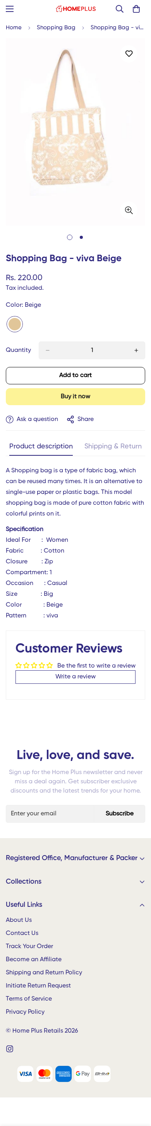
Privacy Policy (25, 1012)
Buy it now (75, 397)
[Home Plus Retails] (75, 9)
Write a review (75, 677)
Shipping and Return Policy (44, 973)
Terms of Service (29, 999)
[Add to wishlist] (128, 54)
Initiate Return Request (38, 986)
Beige (14, 324)
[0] (136, 9)
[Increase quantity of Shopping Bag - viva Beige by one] (136, 350)
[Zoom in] (128, 210)
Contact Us (22, 933)
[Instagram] (10, 1049)
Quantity (18, 350)
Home (14, 27)
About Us (19, 920)
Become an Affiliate (34, 960)
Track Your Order (29, 946)
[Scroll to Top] (137, 1085)
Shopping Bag (56, 27)
